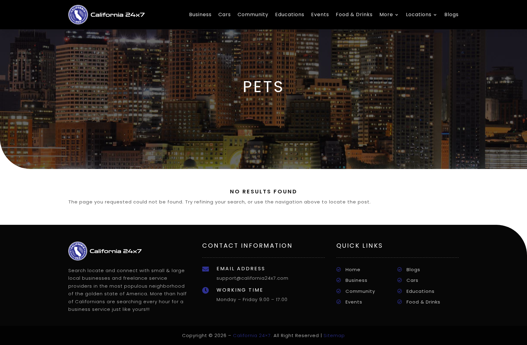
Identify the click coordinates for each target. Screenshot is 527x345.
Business (200, 14)
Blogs (451, 14)
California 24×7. (252, 335)
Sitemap (334, 335)
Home (353, 269)
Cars (224, 14)
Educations (289, 14)
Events (320, 14)
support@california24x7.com (253, 278)
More (386, 14)
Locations (419, 14)
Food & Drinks (354, 14)
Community (253, 14)
